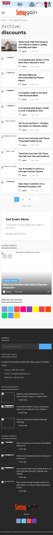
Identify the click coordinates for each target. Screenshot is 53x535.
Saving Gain (18, 377)
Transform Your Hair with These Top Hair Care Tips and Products (33, 154)
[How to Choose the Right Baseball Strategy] (7, 423)
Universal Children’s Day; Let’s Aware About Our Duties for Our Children (32, 407)
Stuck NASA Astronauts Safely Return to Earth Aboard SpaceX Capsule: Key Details (34, 471)
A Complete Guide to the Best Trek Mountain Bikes (32, 94)
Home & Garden (10, 281)
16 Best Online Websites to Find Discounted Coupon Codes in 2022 (32, 395)
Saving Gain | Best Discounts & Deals (41, 532)
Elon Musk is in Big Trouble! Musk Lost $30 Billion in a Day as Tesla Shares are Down (33, 485)
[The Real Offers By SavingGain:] (26, 507)
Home (26, 514)
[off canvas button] (3, 12)
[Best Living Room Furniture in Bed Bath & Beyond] (7, 443)
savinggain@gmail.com (20, 373)
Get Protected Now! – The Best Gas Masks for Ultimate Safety (33, 124)
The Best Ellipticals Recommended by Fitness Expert (31, 77)
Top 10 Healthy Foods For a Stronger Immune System (31, 170)
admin (24, 51)
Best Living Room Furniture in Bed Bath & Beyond (34, 444)
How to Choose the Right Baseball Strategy (32, 420)
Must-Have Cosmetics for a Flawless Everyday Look (31, 185)
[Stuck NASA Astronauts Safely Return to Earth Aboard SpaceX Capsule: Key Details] (7, 468)
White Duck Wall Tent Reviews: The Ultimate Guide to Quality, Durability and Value (33, 44)
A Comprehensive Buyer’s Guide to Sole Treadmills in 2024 (33, 109)
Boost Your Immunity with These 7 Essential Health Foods (33, 139)
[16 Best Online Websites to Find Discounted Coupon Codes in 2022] (7, 397)
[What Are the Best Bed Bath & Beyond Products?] (26, 273)
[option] (26, 273)
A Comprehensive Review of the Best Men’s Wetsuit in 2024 (33, 61)
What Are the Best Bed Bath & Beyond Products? (25, 286)
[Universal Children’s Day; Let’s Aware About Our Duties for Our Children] (7, 406)
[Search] (49, 12)
